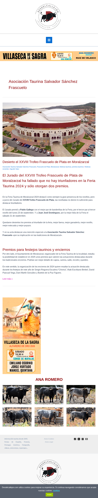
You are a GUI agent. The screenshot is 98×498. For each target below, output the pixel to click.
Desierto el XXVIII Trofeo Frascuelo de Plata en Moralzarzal (46, 162)
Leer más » (8, 278)
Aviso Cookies (49, 439)
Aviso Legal (49, 442)
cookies (56, 490)
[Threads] (79, 439)
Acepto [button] (49, 494)
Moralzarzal (55, 167)
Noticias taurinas (65, 167)
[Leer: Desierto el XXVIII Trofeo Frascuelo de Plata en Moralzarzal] (49, 129)
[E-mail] (86, 439)
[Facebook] (75, 439)
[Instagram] (83, 439)
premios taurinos (78, 167)
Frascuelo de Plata (43, 167)
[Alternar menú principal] (49, 40)
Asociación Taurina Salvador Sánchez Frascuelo (19, 167)
